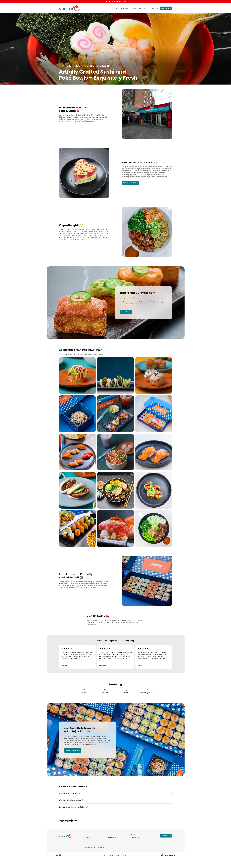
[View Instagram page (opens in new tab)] (60, 855)
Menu (116, 8)
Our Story (124, 8)
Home (87, 835)
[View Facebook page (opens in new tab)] (57, 855)
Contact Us (154, 8)
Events (133, 8)
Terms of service (90, 847)
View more (102, 661)
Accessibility (100, 847)
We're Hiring (143, 8)
